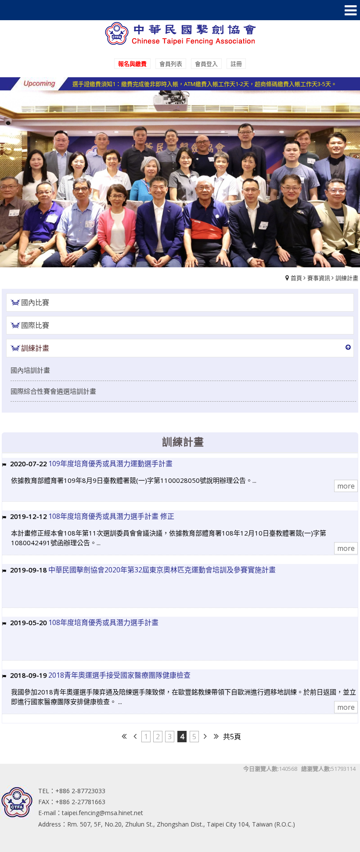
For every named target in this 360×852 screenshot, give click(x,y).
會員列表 (170, 64)
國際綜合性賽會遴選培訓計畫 (53, 391)
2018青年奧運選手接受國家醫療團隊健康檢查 (119, 675)
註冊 (236, 64)
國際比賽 (35, 325)
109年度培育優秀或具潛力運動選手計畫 (110, 463)
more (346, 486)
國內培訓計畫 (30, 370)
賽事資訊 (318, 278)
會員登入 (206, 64)
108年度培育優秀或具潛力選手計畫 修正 (111, 516)
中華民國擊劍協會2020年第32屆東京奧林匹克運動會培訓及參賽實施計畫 (162, 570)
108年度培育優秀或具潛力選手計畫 (103, 622)
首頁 (296, 278)
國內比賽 (35, 302)
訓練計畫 (346, 278)
